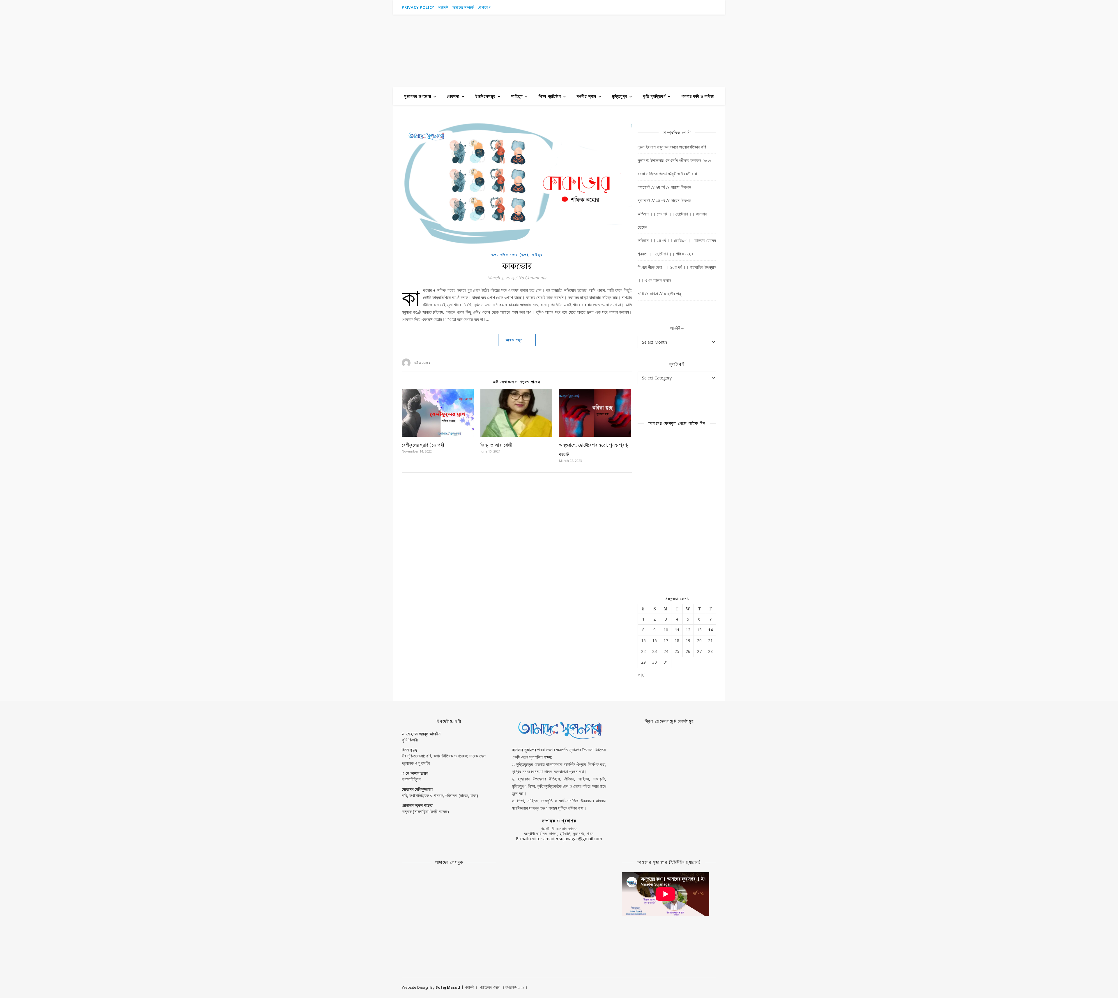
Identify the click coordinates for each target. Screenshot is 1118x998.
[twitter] (714, 7)
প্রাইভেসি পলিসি (490, 987)
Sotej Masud (448, 987)
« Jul (641, 675)
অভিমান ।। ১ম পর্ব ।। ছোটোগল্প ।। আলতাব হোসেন (677, 240)
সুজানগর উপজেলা (417, 96)
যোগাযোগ (484, 7)
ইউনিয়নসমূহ (485, 96)
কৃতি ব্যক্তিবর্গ (654, 96)
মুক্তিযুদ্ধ (619, 96)
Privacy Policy (418, 7)
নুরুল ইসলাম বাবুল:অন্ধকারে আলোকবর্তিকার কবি (672, 147)
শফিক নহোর (421, 362)
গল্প (494, 254)
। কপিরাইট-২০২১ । (515, 987)
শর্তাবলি (443, 7)
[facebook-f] (699, 7)
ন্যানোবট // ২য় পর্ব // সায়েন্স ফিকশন (664, 187)
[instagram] (707, 7)
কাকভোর (517, 265)
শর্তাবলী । (471, 987)
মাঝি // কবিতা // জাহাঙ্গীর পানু (659, 293)
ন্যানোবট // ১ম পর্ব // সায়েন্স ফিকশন (664, 200)
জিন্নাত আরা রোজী (496, 444)
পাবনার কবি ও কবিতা (697, 96)
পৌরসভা (453, 96)
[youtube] (691, 7)
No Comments (532, 277)
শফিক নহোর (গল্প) (514, 254)
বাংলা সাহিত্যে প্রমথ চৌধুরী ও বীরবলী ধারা (667, 173)
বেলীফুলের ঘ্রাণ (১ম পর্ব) (423, 444)
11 (677, 630)
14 (710, 630)
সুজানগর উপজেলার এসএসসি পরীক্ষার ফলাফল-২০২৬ (674, 160)
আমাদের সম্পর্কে (462, 7)
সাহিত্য (517, 96)
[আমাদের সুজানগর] (559, 51)
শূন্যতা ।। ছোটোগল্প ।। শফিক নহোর (665, 254)
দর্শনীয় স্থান (586, 96)
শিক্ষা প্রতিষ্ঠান (550, 96)
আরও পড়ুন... (517, 339)
